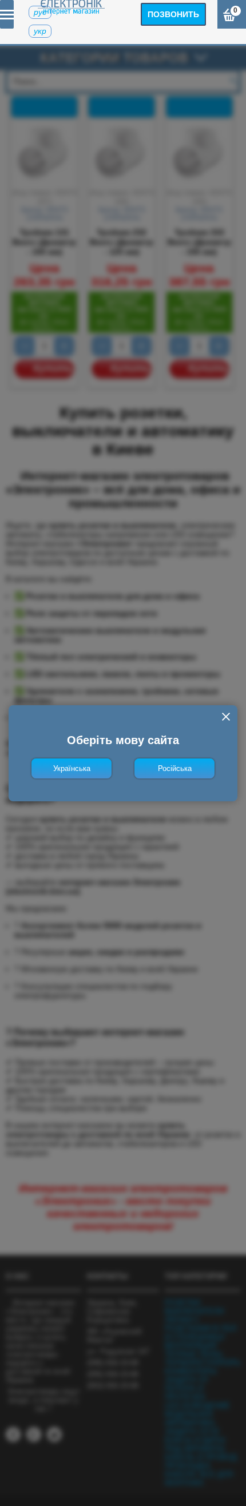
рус (40, 12)
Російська (175, 768)
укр (40, 30)
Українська (71, 768)
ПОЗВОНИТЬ (173, 14)
